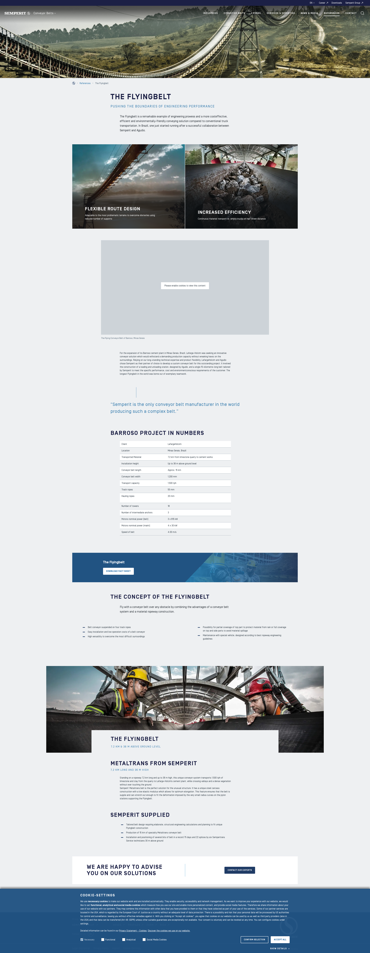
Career (322, 3)
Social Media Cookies (157, 939)
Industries (210, 13)
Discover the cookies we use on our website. (169, 930)
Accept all (280, 940)
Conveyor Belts (43, 13)
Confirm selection (254, 940)
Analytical (131, 939)
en (311, 3)
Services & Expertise (281, 13)
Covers (256, 13)
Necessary (89, 939)
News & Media (309, 13)
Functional (110, 939)
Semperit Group (352, 3)
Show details (278, 949)
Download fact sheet (118, 571)
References (332, 13)
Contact (351, 13)
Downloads (337, 3)
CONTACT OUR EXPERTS (240, 870)
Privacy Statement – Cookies (133, 930)
